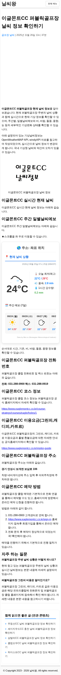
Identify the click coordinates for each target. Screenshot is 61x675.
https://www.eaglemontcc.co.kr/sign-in (29, 519)
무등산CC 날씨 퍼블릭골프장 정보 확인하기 (31, 623)
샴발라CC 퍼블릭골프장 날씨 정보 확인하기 (31, 638)
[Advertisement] (30, 69)
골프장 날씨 (8, 35)
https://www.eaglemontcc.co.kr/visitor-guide (26, 448)
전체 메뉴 (52, 3)
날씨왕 (9, 3)
